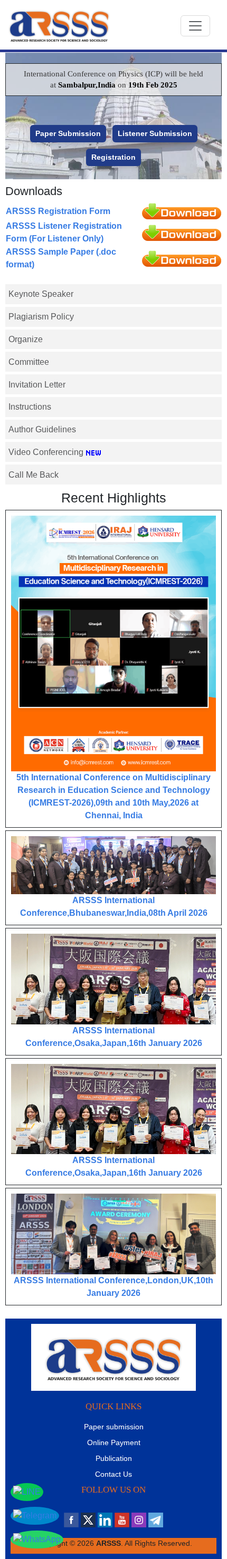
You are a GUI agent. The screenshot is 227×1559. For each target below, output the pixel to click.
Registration (113, 157)
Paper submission (114, 1426)
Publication (114, 1458)
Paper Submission (68, 133)
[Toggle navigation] (195, 25)
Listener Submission (155, 133)
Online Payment (113, 1442)
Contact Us (113, 1474)
